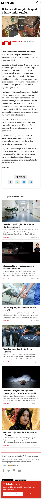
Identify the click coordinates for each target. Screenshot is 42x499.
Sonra (32, 494)
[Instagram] (14, 470)
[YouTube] (19, 470)
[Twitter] (8, 470)
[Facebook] (3, 470)
